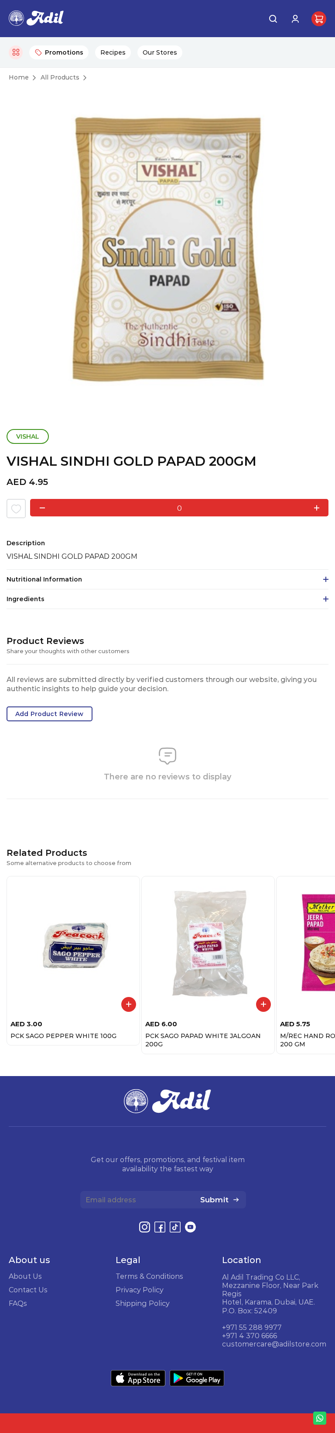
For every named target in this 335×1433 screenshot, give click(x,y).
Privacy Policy (140, 1289)
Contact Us (28, 1289)
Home (19, 77)
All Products (60, 77)
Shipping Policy (143, 1303)
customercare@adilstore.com (274, 1343)
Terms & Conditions (149, 1276)
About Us (25, 1276)
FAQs (18, 1303)
